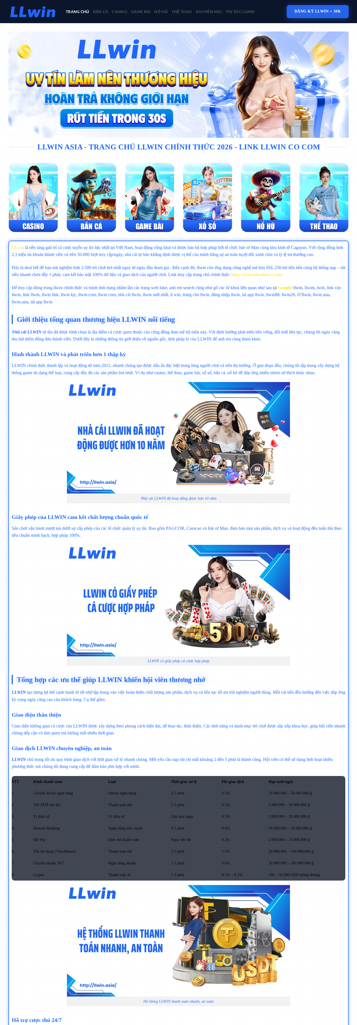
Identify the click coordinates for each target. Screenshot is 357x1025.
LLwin (18, 247)
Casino (119, 11)
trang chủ (77, 11)
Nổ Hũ (160, 11)
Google (284, 287)
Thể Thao (182, 11)
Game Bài (140, 11)
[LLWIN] (32, 11)
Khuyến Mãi (209, 11)
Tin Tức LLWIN (240, 11)
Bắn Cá (100, 11)
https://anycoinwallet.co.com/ (257, 274)
